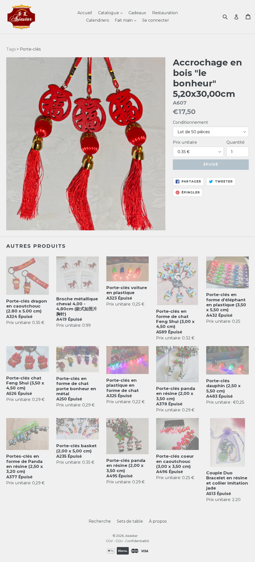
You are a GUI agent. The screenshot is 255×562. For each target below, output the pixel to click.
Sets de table (130, 521)
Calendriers (97, 20)
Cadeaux (137, 12)
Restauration (165, 12)
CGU (119, 541)
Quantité (235, 142)
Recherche (100, 521)
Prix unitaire (185, 142)
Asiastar (131, 536)
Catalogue (109, 12)
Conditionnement (190, 122)
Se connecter (155, 20)
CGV (109, 541)
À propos (158, 521)
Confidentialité (137, 541)
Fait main (124, 20)
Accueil (84, 12)
